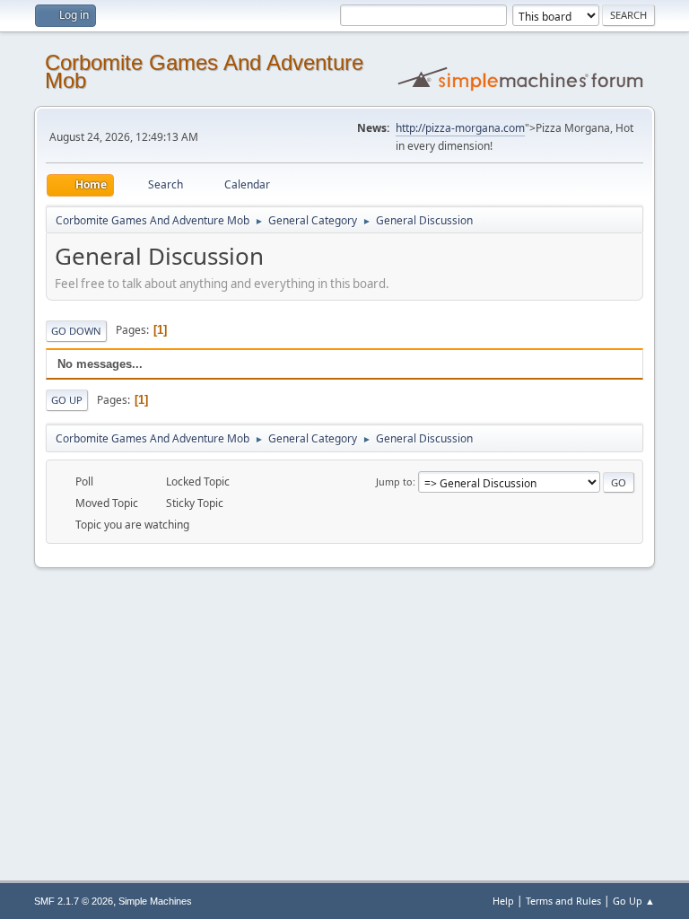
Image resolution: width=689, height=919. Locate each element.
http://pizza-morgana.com (460, 128)
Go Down (76, 330)
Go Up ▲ (634, 900)
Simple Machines (155, 901)
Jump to (394, 481)
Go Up (67, 400)
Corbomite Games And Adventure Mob (204, 71)
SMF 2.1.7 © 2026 (73, 901)
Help (503, 900)
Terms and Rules (563, 900)
